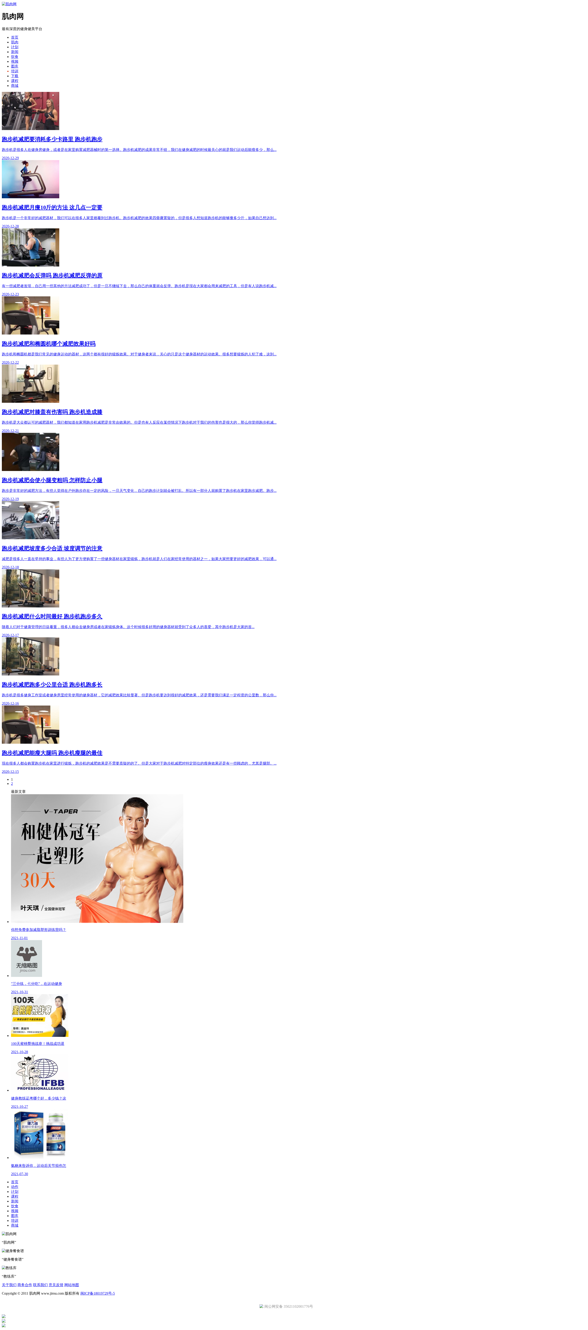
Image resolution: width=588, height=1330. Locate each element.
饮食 (14, 57)
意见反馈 (56, 1285)
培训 (14, 71)
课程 (14, 81)
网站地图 (71, 1285)
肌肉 (14, 42)
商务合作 (24, 1285)
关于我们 (9, 1285)
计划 (14, 47)
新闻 (14, 52)
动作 (14, 1187)
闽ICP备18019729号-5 (97, 1293)
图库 (14, 66)
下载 (14, 76)
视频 (14, 61)
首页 (14, 37)
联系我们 (40, 1285)
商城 (14, 86)
